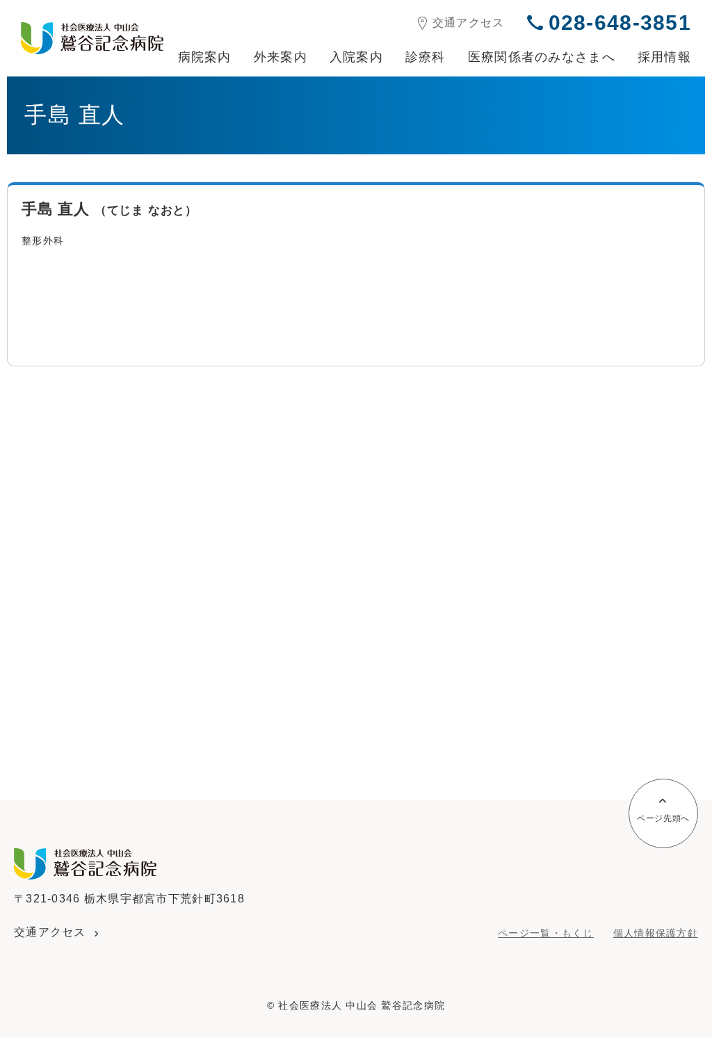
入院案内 (356, 57)
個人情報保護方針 (655, 933)
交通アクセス (468, 23)
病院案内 (205, 57)
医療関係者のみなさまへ (541, 57)
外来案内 (280, 57)
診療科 (425, 57)
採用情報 (664, 57)
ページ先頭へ (663, 818)
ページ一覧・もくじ (546, 933)
